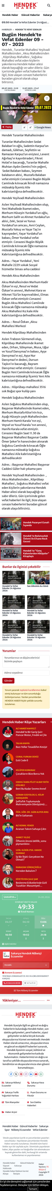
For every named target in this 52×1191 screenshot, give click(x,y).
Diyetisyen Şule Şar (27, 879)
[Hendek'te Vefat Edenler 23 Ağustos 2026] (13, 602)
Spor (7, 1129)
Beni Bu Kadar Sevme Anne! (31, 788)
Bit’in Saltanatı (24, 815)
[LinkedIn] (31, 1074)
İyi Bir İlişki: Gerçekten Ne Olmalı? (30, 858)
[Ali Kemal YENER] (7, 827)
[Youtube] (36, 1074)
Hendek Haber (10, 14)
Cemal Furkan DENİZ (27, 756)
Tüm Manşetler (12, 1102)
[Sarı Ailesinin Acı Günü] (38, 577)
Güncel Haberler (30, 14)
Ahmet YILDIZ (23, 837)
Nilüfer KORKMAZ (25, 770)
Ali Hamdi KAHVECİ (26, 728)
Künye (5, 1174)
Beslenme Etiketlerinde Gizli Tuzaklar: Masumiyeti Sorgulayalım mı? (31, 884)
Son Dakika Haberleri (34, 1104)
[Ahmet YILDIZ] (7, 840)
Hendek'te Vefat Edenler (28, 29)
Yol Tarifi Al (30, 983)
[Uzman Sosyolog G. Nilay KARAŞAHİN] (7, 798)
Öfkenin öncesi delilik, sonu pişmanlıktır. (31, 842)
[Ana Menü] (3, 5)
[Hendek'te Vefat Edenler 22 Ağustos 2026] (38, 602)
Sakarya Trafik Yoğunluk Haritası (10, 1094)
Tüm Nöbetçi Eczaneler (27, 990)
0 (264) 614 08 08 (13, 983)
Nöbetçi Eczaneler (21, 1129)
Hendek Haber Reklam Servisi (15, 1171)
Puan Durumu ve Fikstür (36, 1094)
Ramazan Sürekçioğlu (28, 867)
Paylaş (8, 127)
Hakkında (7, 1168)
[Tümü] (48, 1000)
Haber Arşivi (11, 1112)
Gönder (8, 680)
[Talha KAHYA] (7, 745)
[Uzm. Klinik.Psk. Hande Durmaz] (7, 853)
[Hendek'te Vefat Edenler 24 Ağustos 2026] (13, 577)
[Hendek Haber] (26, 5)
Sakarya (43, 1126)
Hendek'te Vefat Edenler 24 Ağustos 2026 (26, 22)
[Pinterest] (21, 1074)
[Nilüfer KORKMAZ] (7, 771)
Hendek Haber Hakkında (13, 1188)
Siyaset (6, 1166)
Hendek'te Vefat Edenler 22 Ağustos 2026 (36, 613)
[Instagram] (26, 1074)
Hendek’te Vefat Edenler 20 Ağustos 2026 (11, 637)
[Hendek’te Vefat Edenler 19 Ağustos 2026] (38, 626)
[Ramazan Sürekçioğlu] (7, 868)
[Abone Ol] (42, 127)
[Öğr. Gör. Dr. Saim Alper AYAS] (7, 813)
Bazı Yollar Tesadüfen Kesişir (31, 747)
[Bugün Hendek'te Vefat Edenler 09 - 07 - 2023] (26, 108)
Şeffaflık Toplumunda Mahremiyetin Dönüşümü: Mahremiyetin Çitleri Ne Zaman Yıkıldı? (30, 803)
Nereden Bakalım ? (26, 871)
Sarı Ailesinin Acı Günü (37, 586)
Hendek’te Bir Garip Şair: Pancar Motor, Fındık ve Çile (31, 733)
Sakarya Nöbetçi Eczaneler (11, 1084)
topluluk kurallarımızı (30, 690)
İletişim (16, 1174)
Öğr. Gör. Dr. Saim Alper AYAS (32, 812)
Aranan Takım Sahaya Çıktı (31, 829)
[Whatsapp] (41, 1074)
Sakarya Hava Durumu (35, 1084)
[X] (16, 1074)
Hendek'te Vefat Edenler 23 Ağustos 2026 (11, 613)
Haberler (7, 29)
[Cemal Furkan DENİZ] (7, 758)
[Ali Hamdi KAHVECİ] (7, 731)
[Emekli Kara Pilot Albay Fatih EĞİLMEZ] (7, 785)
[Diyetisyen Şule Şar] (7, 882)
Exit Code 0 (22, 760)
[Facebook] (11, 1074)
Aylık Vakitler (10, 944)
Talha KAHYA (23, 743)
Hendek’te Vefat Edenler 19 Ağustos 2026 (36, 637)
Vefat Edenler (40, 1129)
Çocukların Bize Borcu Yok (30, 773)
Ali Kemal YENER (25, 825)
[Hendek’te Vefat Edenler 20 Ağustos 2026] (13, 626)
